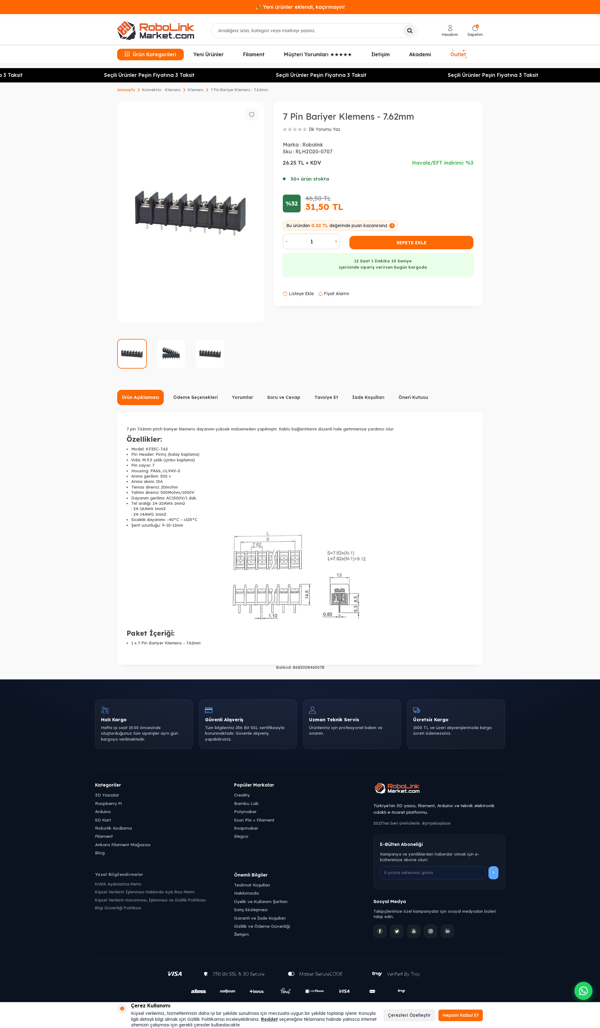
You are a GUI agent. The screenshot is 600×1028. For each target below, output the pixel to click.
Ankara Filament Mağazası (123, 844)
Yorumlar (242, 397)
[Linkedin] (447, 931)
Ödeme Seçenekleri (195, 397)
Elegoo (241, 836)
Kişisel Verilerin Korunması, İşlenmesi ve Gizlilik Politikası (150, 899)
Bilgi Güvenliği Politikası (118, 907)
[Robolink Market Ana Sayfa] (439, 789)
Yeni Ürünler (208, 54)
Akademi (420, 54)
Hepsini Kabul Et (460, 1015)
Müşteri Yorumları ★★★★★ (318, 54)
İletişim (380, 54)
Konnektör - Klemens (161, 89)
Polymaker (245, 811)
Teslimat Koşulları (252, 884)
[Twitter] (396, 931)
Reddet (269, 1019)
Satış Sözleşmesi (251, 909)
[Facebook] (380, 931)
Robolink (312, 145)
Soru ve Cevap (283, 397)
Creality (242, 794)
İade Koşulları (368, 397)
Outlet (458, 53)
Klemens (195, 89)
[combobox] (314, 30)
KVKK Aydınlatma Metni (118, 883)
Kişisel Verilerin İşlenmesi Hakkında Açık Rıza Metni (144, 891)
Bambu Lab (246, 803)
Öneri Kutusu (413, 397)
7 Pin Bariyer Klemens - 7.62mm (239, 89)
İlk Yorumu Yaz (324, 129)
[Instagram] (430, 931)
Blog (100, 852)
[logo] (155, 30)
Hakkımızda (246, 893)
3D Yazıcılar (107, 794)
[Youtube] (413, 931)
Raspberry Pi (108, 803)
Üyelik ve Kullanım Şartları (261, 901)
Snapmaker (246, 828)
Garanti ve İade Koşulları (260, 918)
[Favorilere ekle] (251, 114)
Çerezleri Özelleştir (409, 1015)
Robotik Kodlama (113, 828)
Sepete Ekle (412, 243)
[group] (190, 212)
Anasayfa (126, 89)
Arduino (103, 811)
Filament (254, 54)
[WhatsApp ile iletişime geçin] (583, 991)
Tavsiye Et (326, 397)
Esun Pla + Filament (254, 819)
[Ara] (409, 30)
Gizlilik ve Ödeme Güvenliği (262, 926)
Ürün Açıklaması (140, 397)
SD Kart (103, 819)
